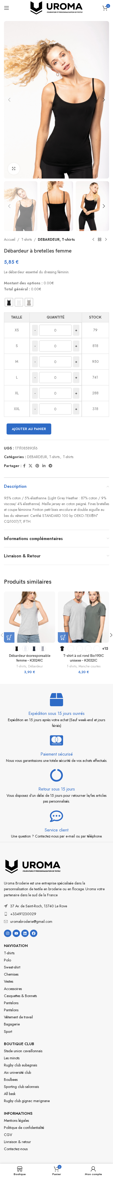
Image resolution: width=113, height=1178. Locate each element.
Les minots (11, 1058)
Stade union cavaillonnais (23, 1051)
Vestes (8, 981)
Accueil (9, 239)
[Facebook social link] (24, 465)
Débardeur (35, 666)
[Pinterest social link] (37, 465)
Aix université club (17, 1072)
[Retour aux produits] (99, 239)
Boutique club (19, 1043)
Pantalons (11, 1003)
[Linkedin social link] (44, 465)
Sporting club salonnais (21, 1086)
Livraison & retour (17, 1141)
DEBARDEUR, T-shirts (56, 239)
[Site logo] (56, 7)
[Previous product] (93, 239)
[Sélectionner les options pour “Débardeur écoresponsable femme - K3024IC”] (9, 637)
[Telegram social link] (50, 465)
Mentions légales (16, 1120)
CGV (8, 1134)
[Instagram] (7, 933)
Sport (8, 1031)
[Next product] (106, 239)
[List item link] (56, 914)
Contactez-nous (16, 1148)
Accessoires (13, 988)
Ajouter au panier (29, 428)
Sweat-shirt (12, 967)
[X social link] (30, 465)
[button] (9, 100)
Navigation (16, 945)
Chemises (11, 974)
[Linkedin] (25, 933)
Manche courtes (89, 666)
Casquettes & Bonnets (20, 995)
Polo (7, 960)
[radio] (9, 302)
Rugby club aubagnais (20, 1065)
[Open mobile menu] (6, 8)
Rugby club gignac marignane (27, 1100)
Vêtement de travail (18, 1017)
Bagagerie (12, 1024)
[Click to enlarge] (14, 169)
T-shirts (26, 239)
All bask (10, 1093)
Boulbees (11, 1079)
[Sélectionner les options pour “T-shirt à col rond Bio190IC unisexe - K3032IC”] (63, 637)
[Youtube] (16, 933)
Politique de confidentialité (24, 1127)
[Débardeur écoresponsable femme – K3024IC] (29, 617)
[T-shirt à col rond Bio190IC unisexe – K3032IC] (83, 617)
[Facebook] (33, 933)
